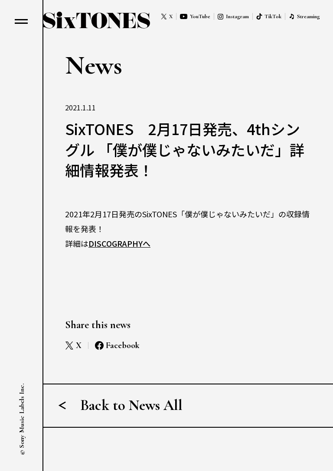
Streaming (308, 16)
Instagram (237, 16)
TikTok (272, 16)
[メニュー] (21, 21)
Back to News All (131, 405)
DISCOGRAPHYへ (119, 243)
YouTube (200, 16)
